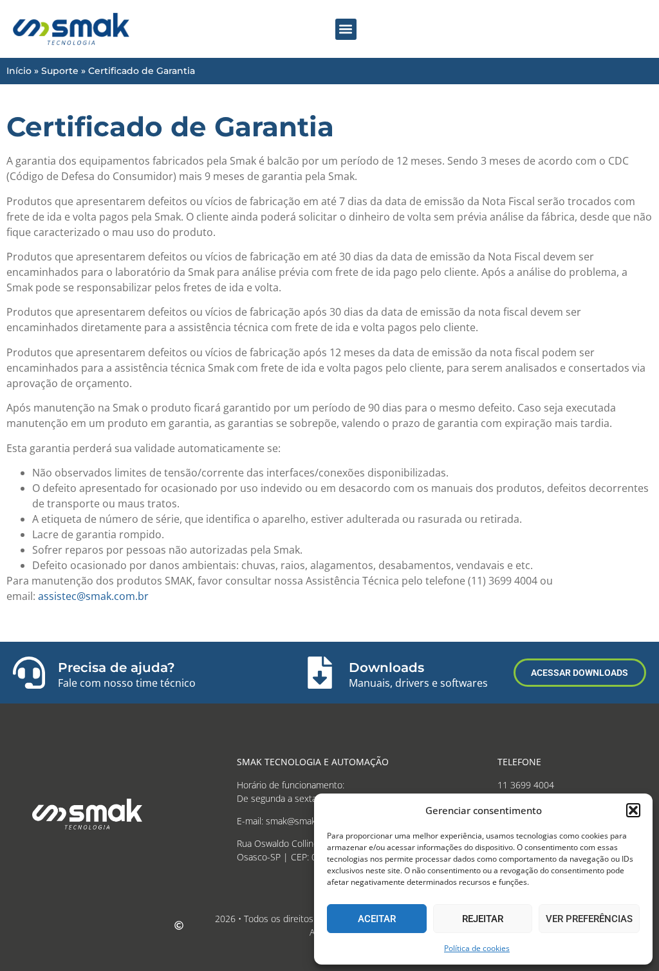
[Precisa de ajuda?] (29, 673)
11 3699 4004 (525, 785)
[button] (633, 810)
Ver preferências (589, 919)
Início (19, 71)
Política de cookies (477, 948)
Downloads (386, 667)
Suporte (60, 71)
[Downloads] (320, 673)
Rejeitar (482, 919)
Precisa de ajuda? (116, 667)
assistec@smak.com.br (93, 596)
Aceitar (377, 919)
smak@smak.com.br (306, 821)
